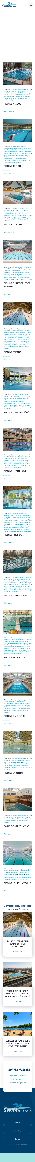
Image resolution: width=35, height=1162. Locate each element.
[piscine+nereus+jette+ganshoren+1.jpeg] (17, 63)
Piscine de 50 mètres (18, 652)
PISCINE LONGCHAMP (15, 595)
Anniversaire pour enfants (19, 146)
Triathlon (29, 279)
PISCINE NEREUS (12, 103)
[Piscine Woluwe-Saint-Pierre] (17, 611)
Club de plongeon (9, 520)
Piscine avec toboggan (19, 215)
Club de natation (23, 208)
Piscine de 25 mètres (23, 98)
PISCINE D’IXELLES (13, 773)
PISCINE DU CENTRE (14, 716)
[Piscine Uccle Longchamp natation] (17, 551)
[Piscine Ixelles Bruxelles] (17, 732)
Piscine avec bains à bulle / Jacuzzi (18, 155)
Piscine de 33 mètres (10, 407)
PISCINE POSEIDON (14, 535)
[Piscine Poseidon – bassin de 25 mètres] (17, 487)
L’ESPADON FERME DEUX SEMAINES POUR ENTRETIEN (17, 944)
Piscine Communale (10, 98)
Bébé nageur (12, 517)
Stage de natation (15, 162)
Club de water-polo (10, 398)
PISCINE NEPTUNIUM (15, 471)
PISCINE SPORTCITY (14, 657)
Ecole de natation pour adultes (19, 336)
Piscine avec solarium (25, 276)
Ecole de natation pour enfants (18, 95)
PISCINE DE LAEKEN (14, 224)
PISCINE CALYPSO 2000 (16, 412)
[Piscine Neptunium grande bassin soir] (17, 428)
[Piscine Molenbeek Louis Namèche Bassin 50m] (17, 842)
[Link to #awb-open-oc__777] (30, 4)
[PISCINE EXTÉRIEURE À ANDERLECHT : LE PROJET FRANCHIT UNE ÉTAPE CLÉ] (17, 963)
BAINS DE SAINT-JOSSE (16, 826)
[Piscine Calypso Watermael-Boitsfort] (17, 368)
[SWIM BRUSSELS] (10, 3)
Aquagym (14, 89)
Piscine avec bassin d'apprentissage (18, 96)
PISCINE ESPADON (13, 352)
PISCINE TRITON (12, 166)
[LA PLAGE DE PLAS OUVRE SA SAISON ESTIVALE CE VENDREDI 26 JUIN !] (17, 1013)
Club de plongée (17, 91)
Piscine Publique (9, 100)
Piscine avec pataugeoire (22, 341)
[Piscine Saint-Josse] (17, 789)
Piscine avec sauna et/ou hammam (17, 158)
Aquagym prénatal (23, 331)
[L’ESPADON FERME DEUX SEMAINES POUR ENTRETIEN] (17, 914)
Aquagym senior (23, 89)
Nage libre (21, 272)
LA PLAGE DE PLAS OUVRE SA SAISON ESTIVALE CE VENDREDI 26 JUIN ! (17, 1043)
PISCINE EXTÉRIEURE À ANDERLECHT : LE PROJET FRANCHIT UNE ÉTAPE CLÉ (17, 994)
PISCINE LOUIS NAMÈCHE (17, 883)
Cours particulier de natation (15, 92)
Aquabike (7, 148)
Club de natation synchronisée (17, 333)
